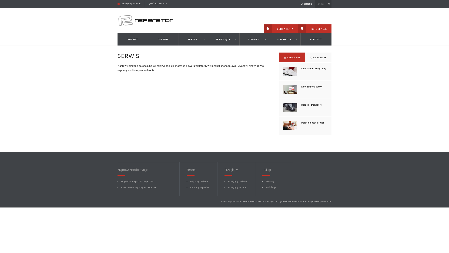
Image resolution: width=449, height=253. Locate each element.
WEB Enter (326, 201)
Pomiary (253, 39)
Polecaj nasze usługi (312, 122)
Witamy (133, 39)
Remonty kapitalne (199, 187)
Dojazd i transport (311, 104)
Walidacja (284, 39)
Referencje (319, 28)
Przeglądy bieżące (237, 181)
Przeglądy (223, 39)
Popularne (293, 57)
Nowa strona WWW (311, 86)
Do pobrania (306, 4)
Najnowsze (319, 57)
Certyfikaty (285, 28)
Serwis (192, 39)
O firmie (163, 39)
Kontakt (316, 39)
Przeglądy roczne (237, 187)
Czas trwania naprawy (313, 68)
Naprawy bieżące (199, 181)
